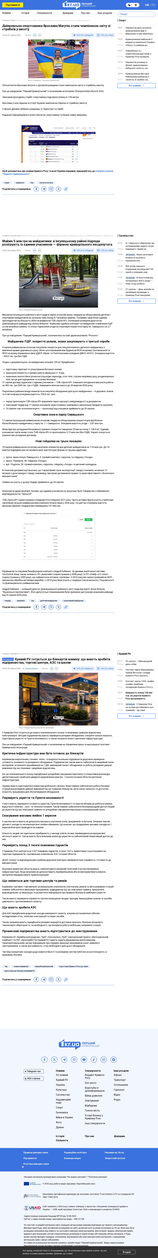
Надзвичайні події (63, 1101)
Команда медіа (72, 1158)
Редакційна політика (75, 1152)
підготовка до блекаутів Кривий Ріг (19, 971)
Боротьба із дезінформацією (95, 1089)
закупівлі (21, 601)
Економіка (62, 1112)
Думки (60, 1127)
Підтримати (13, 4)
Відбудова (91, 1105)
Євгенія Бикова (31, 669)
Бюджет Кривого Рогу (94, 1076)
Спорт (59, 1107)
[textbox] (135, 14)
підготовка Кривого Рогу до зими (73, 966)
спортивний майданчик (73, 601)
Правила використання (35, 1152)
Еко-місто (90, 1082)
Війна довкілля (93, 1095)
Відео (117, 1094)
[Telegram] (43, 189)
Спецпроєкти (44, 12)
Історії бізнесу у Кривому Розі (94, 1117)
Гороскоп (119, 1089)
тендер (7, 601)
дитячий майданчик (48, 601)
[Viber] (51, 189)
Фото (59, 1122)
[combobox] (135, 14)
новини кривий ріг (21, 966)
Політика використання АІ (35, 1165)
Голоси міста (92, 1110)
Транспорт (120, 1079)
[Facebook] (36, 189)
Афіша (118, 1074)
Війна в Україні (64, 1117)
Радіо (117, 1099)
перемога (20, 183)
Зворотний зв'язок (115, 1158)
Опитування (92, 1100)
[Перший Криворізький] (79, 5)
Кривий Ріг (62, 1079)
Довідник (68, 12)
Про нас (85, 12)
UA (147, 5)
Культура (61, 1089)
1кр (31, 183)
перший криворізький (44, 966)
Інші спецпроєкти (95, 1123)
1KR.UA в (84, 35)
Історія (25, 12)
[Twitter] (58, 189)
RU (153, 5)
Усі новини (134, 85)
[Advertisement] (58, 214)
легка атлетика (46, 183)
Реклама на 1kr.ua (114, 1152)
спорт (7, 183)
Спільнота (62, 1140)
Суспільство (63, 1094)
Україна (60, 1084)
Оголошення (121, 1084)
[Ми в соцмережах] (44, 1060)
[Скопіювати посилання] (66, 189)
